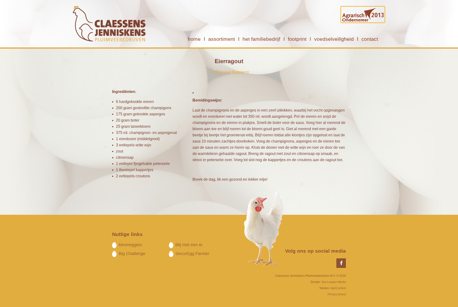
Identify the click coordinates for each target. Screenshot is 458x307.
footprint (297, 39)
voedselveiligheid (334, 39)
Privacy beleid (337, 294)
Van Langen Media (333, 282)
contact (369, 39)
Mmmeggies (130, 244)
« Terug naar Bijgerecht (229, 72)
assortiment (221, 39)
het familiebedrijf (261, 39)
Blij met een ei (188, 244)
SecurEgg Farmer (192, 253)
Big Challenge (132, 253)
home (194, 39)
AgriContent (338, 288)
